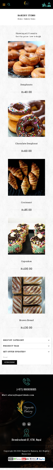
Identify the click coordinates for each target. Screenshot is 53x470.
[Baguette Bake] (26, 3)
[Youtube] (29, 424)
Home (20, 19)
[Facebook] (24, 424)
